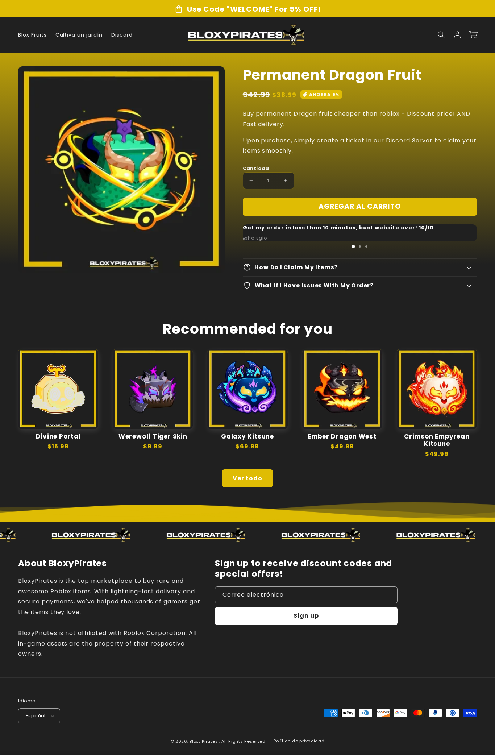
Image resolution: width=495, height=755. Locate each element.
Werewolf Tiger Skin (152, 436)
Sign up (306, 615)
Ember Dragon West (342, 436)
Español (36, 715)
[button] (441, 35)
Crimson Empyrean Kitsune (436, 440)
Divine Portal (58, 436)
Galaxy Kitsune (247, 436)
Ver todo (247, 478)
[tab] (353, 246)
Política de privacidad (299, 741)
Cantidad (256, 168)
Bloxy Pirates (204, 741)
